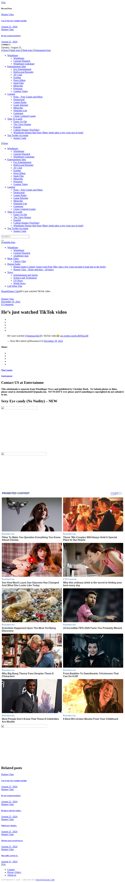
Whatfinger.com (45, 880)
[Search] (2, 240)
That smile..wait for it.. (9, 855)
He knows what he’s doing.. (11, 810)
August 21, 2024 (9, 26)
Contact (11, 869)
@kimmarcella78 (33, 335)
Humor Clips (7, 14)
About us (11, 875)
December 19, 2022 (10, 301)
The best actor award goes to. (12, 840)
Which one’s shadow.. (9, 825)
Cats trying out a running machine (14, 21)
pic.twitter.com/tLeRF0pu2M (74, 335)
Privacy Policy (14, 872)
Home (4, 291)
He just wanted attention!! (11, 36)
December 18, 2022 (53, 341)
